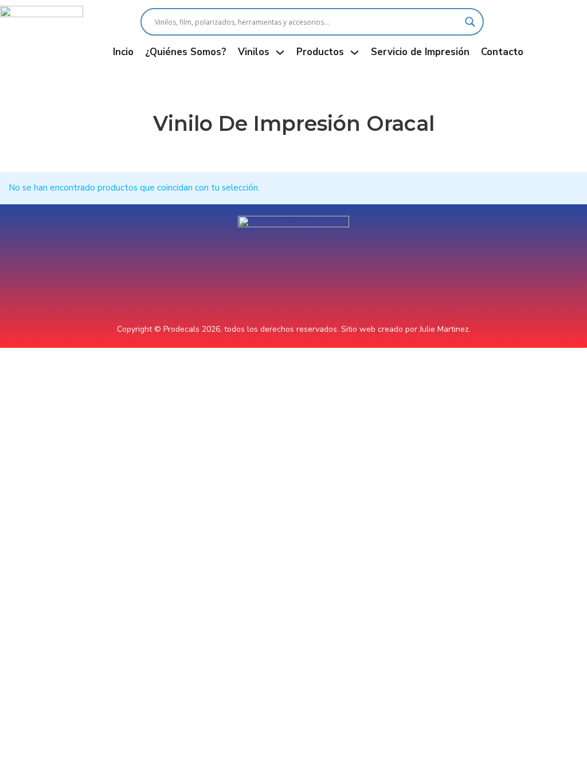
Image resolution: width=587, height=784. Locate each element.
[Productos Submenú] (354, 52)
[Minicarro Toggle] (581, 34)
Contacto (502, 52)
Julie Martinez (444, 329)
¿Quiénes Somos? (185, 52)
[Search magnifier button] (470, 22)
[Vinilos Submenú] (280, 52)
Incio (123, 52)
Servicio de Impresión (420, 52)
